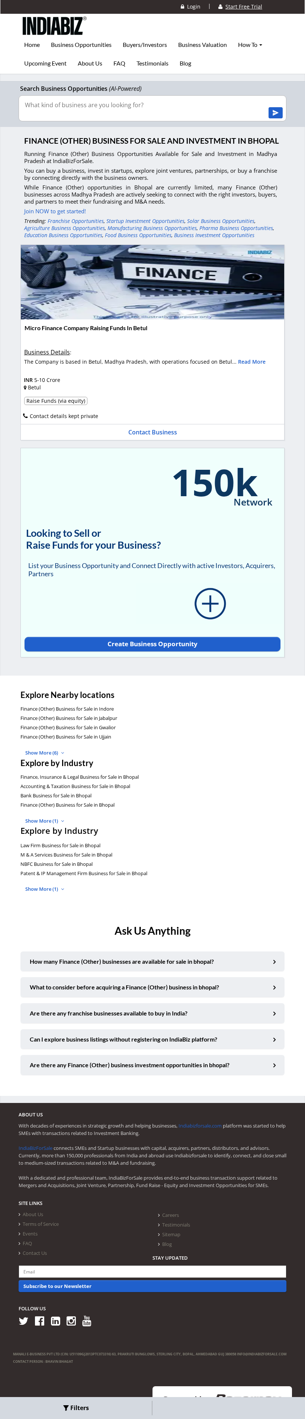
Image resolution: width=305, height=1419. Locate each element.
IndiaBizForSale (35, 1148)
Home (32, 44)
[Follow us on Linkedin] (58, 1320)
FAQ (119, 63)
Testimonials (152, 63)
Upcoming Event (45, 63)
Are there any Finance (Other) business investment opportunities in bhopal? (129, 1064)
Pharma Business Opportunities (236, 228)
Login (192, 6)
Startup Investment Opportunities (145, 220)
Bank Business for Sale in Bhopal (56, 795)
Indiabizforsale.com (200, 1125)
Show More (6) (42, 752)
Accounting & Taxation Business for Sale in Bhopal (75, 786)
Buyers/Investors (145, 44)
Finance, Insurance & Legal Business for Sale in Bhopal (79, 777)
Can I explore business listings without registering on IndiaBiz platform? (123, 1039)
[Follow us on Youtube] (89, 1320)
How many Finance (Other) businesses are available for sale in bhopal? (122, 961)
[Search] (276, 112)
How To (248, 44)
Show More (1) (42, 820)
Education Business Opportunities (63, 235)
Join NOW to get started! (55, 211)
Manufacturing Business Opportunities (152, 228)
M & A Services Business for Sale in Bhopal (66, 854)
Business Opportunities (81, 44)
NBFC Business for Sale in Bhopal (56, 864)
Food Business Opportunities (138, 235)
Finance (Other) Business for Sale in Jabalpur (68, 718)
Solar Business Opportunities (220, 220)
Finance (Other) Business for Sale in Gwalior (68, 727)
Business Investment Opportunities (214, 235)
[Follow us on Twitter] (26, 1320)
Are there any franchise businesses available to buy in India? (108, 1013)
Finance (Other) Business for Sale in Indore (67, 708)
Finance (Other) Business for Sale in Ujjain (65, 736)
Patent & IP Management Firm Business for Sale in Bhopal (83, 873)
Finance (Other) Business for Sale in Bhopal (67, 804)
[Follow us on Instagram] (74, 1320)
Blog (185, 63)
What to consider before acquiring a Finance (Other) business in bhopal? (124, 987)
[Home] (54, 32)
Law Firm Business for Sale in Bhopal (60, 845)
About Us (90, 63)
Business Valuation (202, 44)
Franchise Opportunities (76, 220)
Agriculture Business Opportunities (64, 228)
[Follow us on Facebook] (42, 1320)
